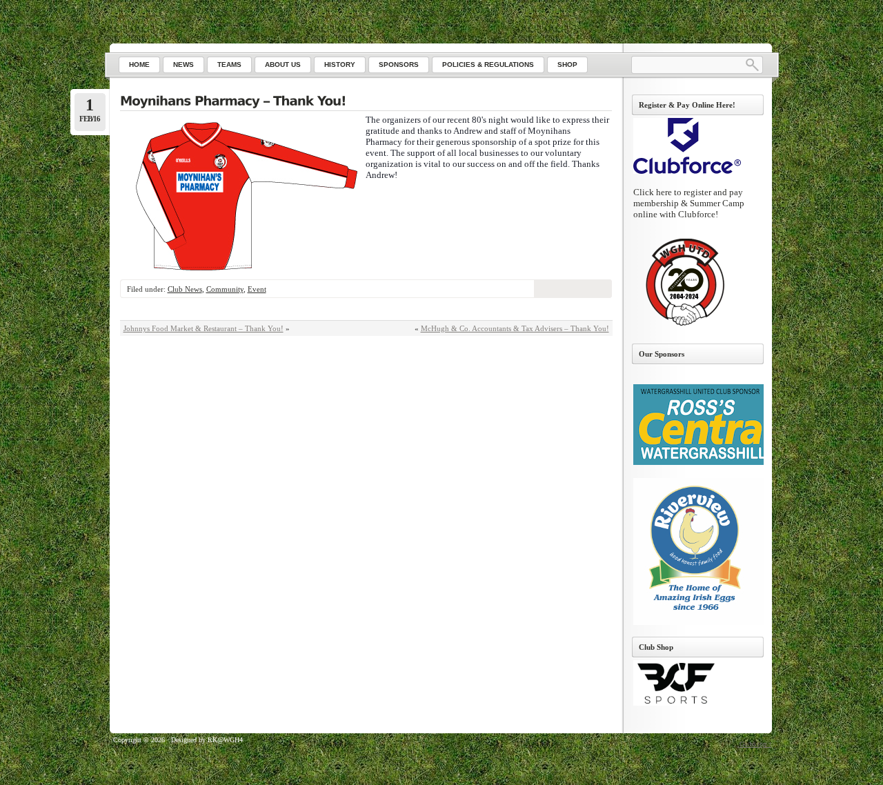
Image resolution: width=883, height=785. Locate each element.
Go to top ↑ (756, 744)
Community (225, 289)
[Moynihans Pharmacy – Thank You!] (366, 102)
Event (257, 289)
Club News (185, 289)
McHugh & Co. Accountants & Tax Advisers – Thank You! (515, 328)
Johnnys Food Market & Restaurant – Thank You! (203, 328)
